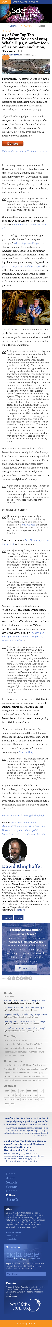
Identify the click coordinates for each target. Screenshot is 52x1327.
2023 (22, 1091)
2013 (40, 1095)
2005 (7, 1103)
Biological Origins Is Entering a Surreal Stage (22, 1048)
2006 (42, 1099)
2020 (40, 1091)
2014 (35, 1095)
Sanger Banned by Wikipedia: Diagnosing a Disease (25, 1014)
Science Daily (26, 752)
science (18, 917)
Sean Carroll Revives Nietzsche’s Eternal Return (24, 1080)
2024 (14, 1091)
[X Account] (24, 909)
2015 (29, 1095)
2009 (23, 1099)
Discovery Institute (27, 1323)
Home (10, 1173)
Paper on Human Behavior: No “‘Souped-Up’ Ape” (24, 1072)
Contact (12, 1186)
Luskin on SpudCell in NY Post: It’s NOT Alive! (23, 1044)
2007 (36, 1099)
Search (11, 1182)
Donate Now (26, 968)
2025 (7, 1091)
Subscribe (33, 2)
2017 (18, 1095)
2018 (12, 1095)
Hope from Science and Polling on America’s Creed (25, 1065)
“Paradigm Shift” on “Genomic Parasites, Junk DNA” (26, 1069)
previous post (28, 524)
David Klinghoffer (12, 55)
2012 (7, 1099)
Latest (41, 25)
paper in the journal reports (22, 266)
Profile (19, 909)
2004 (13, 1103)
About (16, 2)
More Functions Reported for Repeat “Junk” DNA (24, 1076)
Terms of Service (12, 1235)
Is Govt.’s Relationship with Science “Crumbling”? (24, 1028)
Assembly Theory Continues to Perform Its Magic (24, 1021)
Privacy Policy (11, 1239)
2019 (7, 1095)
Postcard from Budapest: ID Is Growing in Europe (24, 1000)
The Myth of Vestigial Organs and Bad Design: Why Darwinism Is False (23, 636)
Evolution (9, 31)
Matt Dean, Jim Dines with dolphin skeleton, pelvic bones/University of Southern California (23, 830)
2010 (17, 1099)
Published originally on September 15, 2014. (25, 150)
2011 (12, 1099)
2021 (35, 1091)
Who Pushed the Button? (14, 1055)
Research (7, 917)
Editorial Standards (13, 1232)
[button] (6, 57)
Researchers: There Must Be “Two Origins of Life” (24, 1052)
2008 (29, 1099)
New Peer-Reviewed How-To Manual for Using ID (24, 1007)
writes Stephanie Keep (25, 243)
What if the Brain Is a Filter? (15, 1040)
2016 (24, 1095)
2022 (29, 1091)
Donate (23, 2)
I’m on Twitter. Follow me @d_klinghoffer (23, 815)
